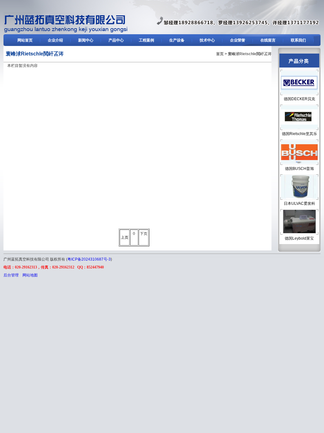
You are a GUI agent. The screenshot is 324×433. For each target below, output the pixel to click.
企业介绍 (55, 40)
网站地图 (30, 275)
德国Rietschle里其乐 (299, 134)
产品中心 (116, 40)
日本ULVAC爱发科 (299, 203)
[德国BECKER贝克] (65, 32)
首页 (220, 54)
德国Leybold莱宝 (299, 238)
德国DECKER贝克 (299, 99)
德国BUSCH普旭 (299, 168)
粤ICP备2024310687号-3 (89, 259)
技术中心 (207, 40)
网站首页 (25, 40)
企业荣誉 (237, 40)
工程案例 (146, 40)
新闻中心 (85, 40)
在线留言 (268, 40)
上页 (124, 237)
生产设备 (176, 40)
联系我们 (298, 40)
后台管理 (11, 275)
